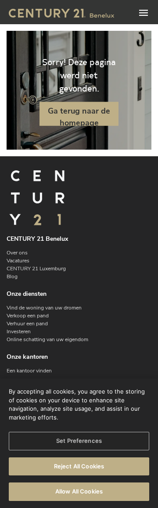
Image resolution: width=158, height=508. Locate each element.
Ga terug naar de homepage (79, 115)
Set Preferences (79, 440)
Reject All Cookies (79, 466)
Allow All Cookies (79, 491)
